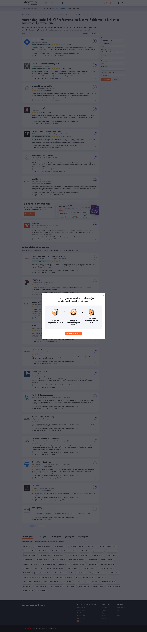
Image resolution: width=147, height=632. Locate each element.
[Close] (103, 295)
